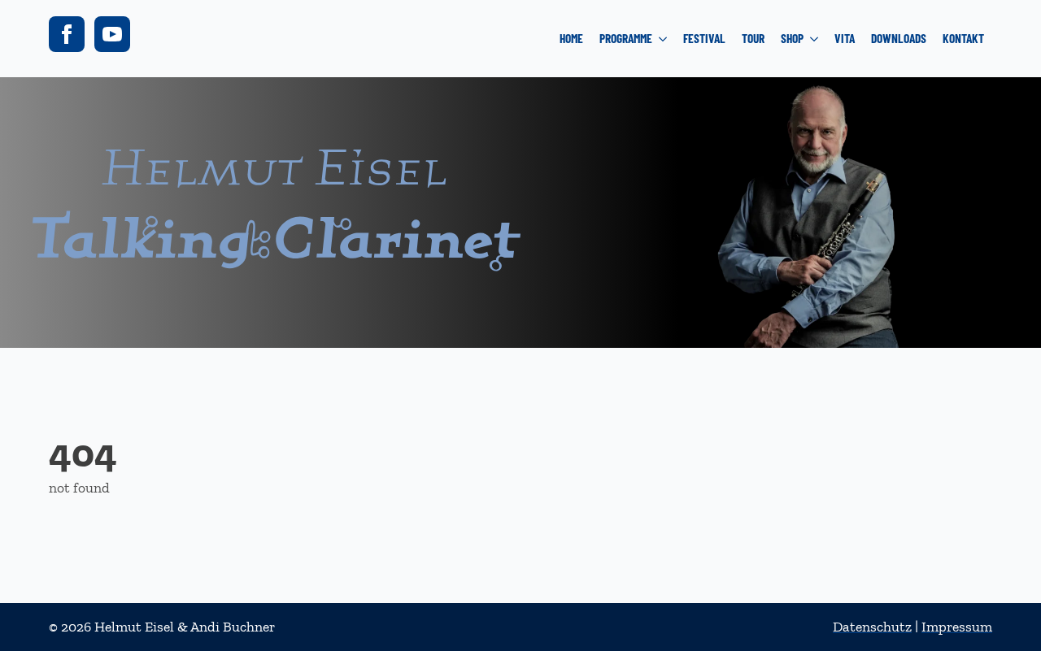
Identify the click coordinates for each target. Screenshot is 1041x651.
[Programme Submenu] (663, 38)
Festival (704, 38)
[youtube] (112, 34)
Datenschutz (872, 627)
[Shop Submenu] (815, 38)
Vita (844, 38)
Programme (625, 38)
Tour (753, 38)
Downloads (898, 38)
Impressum (956, 627)
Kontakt (963, 38)
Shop (792, 38)
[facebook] (67, 34)
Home (571, 38)
